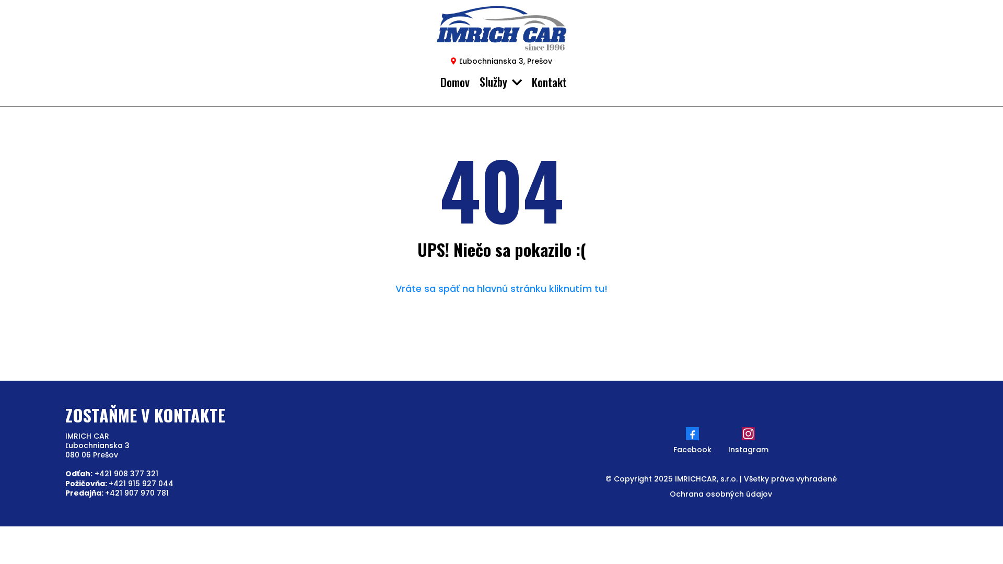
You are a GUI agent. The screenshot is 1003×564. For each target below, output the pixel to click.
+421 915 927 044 (119, 483)
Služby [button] (495, 81)
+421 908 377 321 (111, 473)
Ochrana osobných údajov (721, 494)
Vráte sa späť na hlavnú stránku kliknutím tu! (501, 288)
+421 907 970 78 (115, 493)
